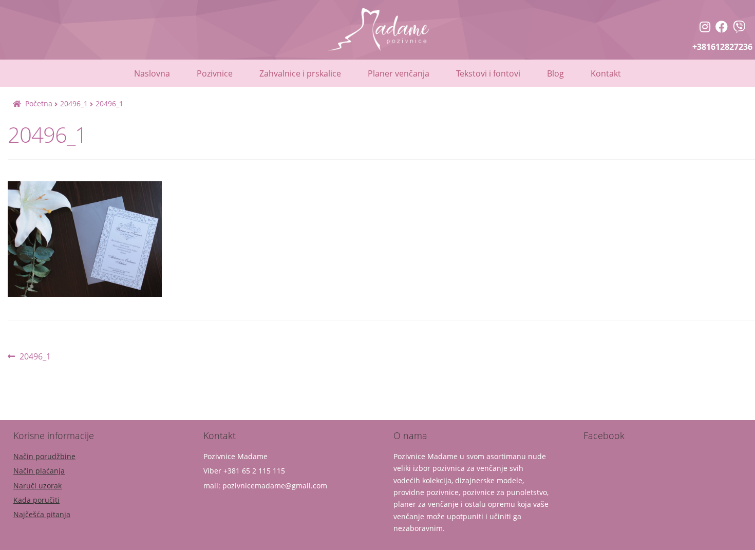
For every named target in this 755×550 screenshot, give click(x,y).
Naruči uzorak (37, 485)
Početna (38, 103)
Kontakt (606, 73)
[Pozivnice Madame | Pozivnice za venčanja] (705, 28)
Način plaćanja (39, 471)
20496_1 (74, 103)
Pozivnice (215, 73)
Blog (555, 73)
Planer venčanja (398, 73)
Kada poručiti (36, 500)
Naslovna (152, 73)
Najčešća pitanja (41, 514)
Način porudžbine (44, 456)
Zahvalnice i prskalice (300, 73)
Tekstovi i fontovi (488, 73)
